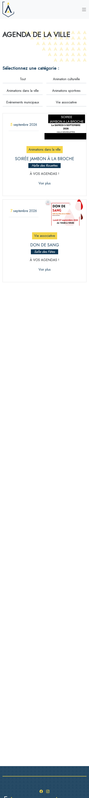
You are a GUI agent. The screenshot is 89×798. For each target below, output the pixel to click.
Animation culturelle (66, 79)
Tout (23, 79)
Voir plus (44, 183)
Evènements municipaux (22, 102)
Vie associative (66, 102)
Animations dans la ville (23, 90)
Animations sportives (66, 90)
